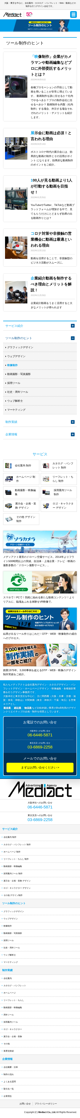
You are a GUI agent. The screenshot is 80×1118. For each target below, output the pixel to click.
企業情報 (11, 434)
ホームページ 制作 (12, 852)
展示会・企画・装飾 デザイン (17, 881)
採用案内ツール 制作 (13, 873)
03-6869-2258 (40, 747)
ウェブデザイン (16, 356)
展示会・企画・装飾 (13, 1036)
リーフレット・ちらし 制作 (16, 859)
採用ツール (13, 382)
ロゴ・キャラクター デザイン (17, 888)
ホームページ (10, 993)
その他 (7, 1044)
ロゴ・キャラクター (13, 1029)
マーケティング (16, 409)
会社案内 (8, 978)
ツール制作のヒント (18, 338)
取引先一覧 (9, 1089)
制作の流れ (9, 1074)
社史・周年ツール (17, 391)
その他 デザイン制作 (13, 895)
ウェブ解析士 (15, 400)
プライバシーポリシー (46, 1103)
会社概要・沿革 (11, 1067)
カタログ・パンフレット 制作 (17, 844)
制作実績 (11, 421)
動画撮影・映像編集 (13, 866)
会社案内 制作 (10, 837)
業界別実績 (9, 1051)
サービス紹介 (14, 325)
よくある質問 (10, 1081)
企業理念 (8, 1096)
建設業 (17, 707)
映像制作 (12, 365)
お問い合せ (25, 1103)
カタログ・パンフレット (15, 985)
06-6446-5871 (40, 735)
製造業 (7, 707)
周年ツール (9, 1015)
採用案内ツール (11, 1022)
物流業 (28, 707)
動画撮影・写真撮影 (19, 374)
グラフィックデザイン (20, 347)
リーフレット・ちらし (14, 1000)
